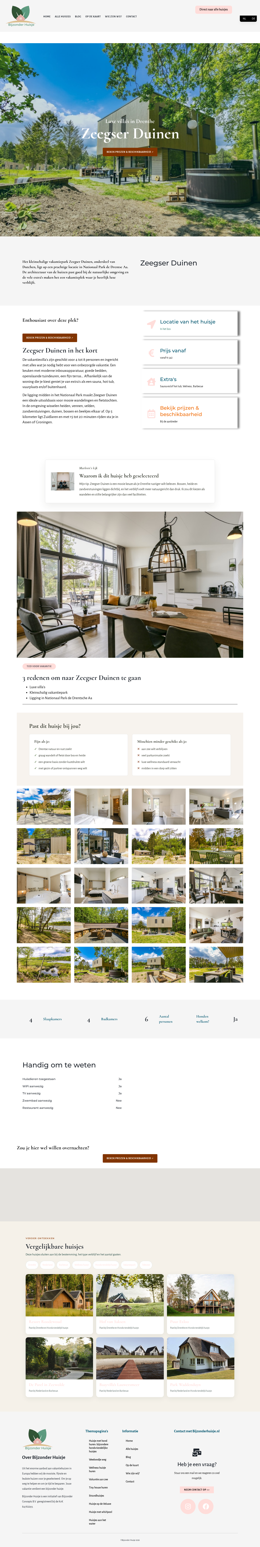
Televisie (146, 1265)
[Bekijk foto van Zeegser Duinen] (44, 806)
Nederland (47, 1265)
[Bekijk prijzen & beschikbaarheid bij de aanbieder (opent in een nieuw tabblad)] (151, 413)
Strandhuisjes (96, 1495)
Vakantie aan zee (98, 1479)
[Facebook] (205, 1506)
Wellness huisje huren (97, 1469)
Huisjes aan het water (97, 1522)
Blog (78, 16)
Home (47, 16)
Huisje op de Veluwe (100, 1503)
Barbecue (63, 1265)
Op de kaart (93, 16)
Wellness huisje (81, 1265)
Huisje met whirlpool (100, 1512)
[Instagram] (188, 1506)
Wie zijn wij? (113, 16)
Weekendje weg (97, 1459)
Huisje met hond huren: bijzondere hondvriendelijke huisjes (98, 1446)
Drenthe (32, 1265)
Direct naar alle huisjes (214, 9)
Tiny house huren (98, 1487)
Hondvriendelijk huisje (106, 1265)
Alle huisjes (63, 16)
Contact (131, 16)
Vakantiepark (129, 1265)
